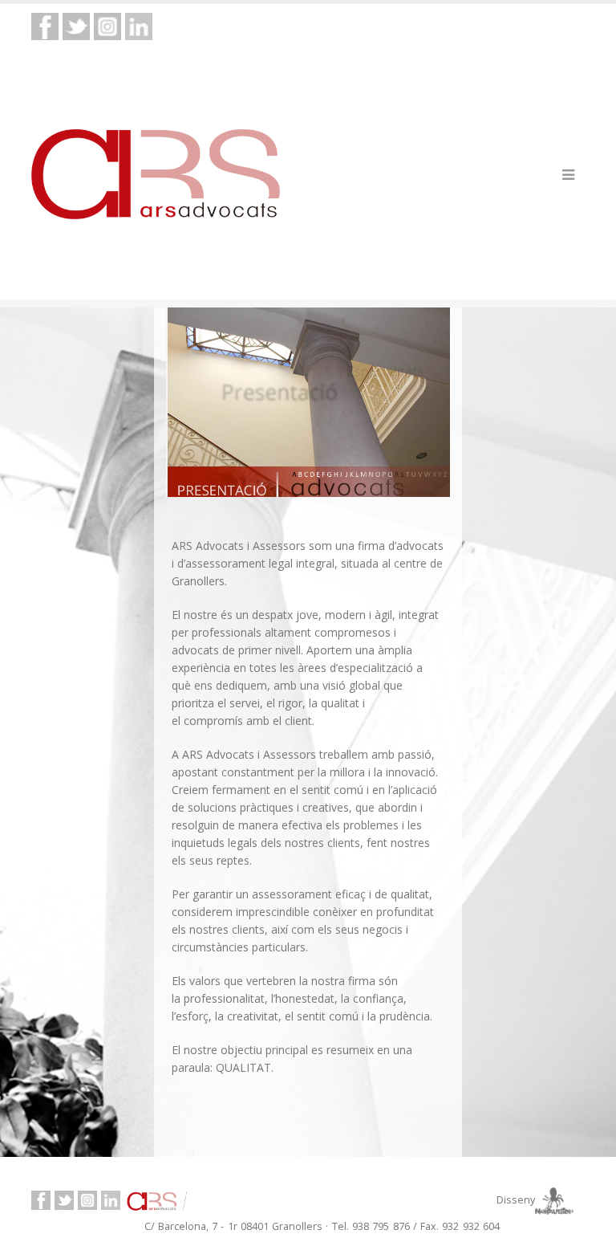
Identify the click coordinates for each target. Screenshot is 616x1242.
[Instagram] (107, 25)
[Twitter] (76, 25)
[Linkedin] (138, 25)
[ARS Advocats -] (155, 174)
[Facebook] (45, 25)
